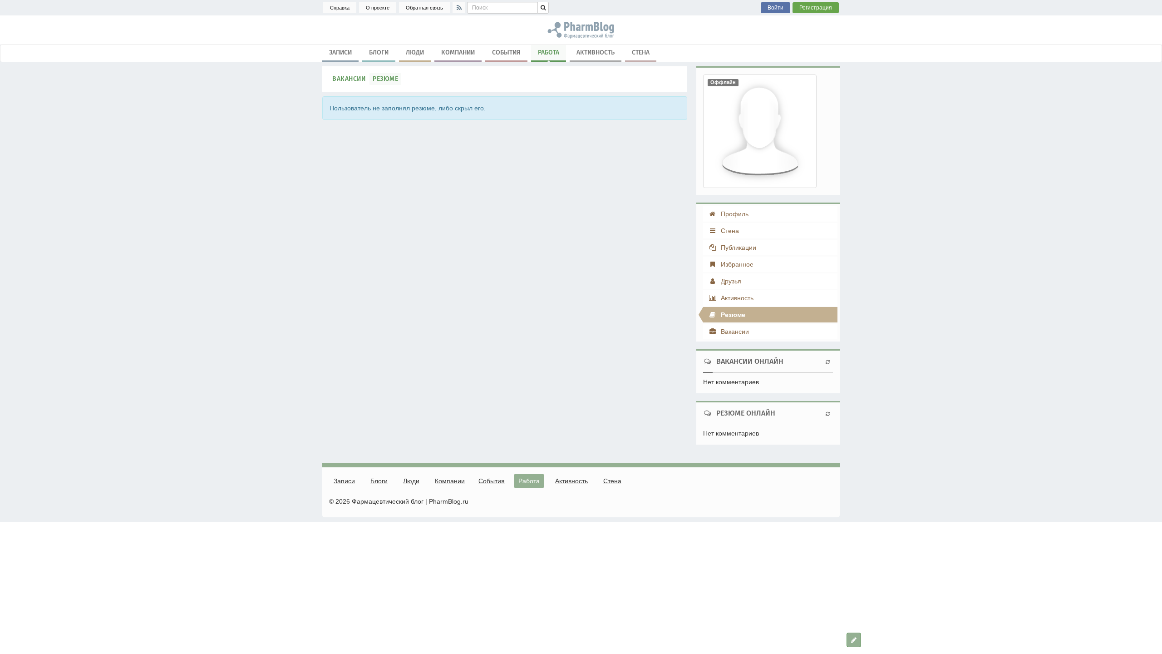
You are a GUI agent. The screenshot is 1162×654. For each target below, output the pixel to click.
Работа (548, 52)
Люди (415, 52)
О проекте (377, 7)
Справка (340, 7)
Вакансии (348, 79)
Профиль (733, 214)
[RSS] (459, 7)
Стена (641, 52)
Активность (595, 52)
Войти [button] (775, 8)
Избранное (736, 264)
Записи (340, 52)
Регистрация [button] (815, 8)
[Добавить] (854, 640)
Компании (458, 52)
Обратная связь (424, 7)
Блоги (379, 52)
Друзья (730, 281)
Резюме (385, 79)
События (506, 52)
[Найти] (543, 8)
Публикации (737, 247)
